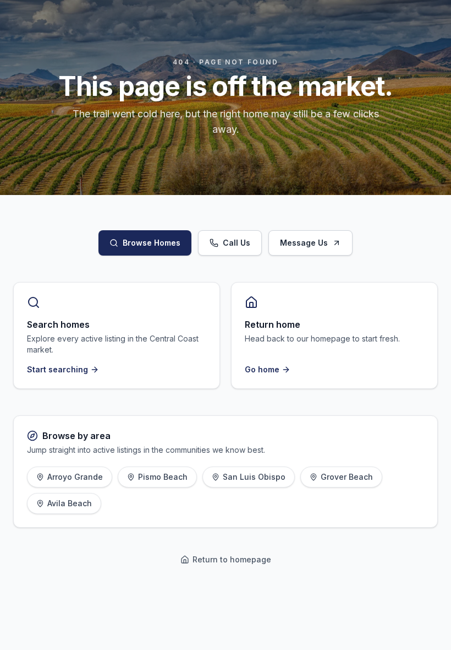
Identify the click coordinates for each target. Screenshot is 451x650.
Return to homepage (232, 559)
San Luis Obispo (254, 476)
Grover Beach (347, 476)
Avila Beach (69, 503)
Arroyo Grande (75, 476)
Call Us (236, 242)
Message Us (304, 242)
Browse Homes (151, 242)
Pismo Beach (163, 476)
